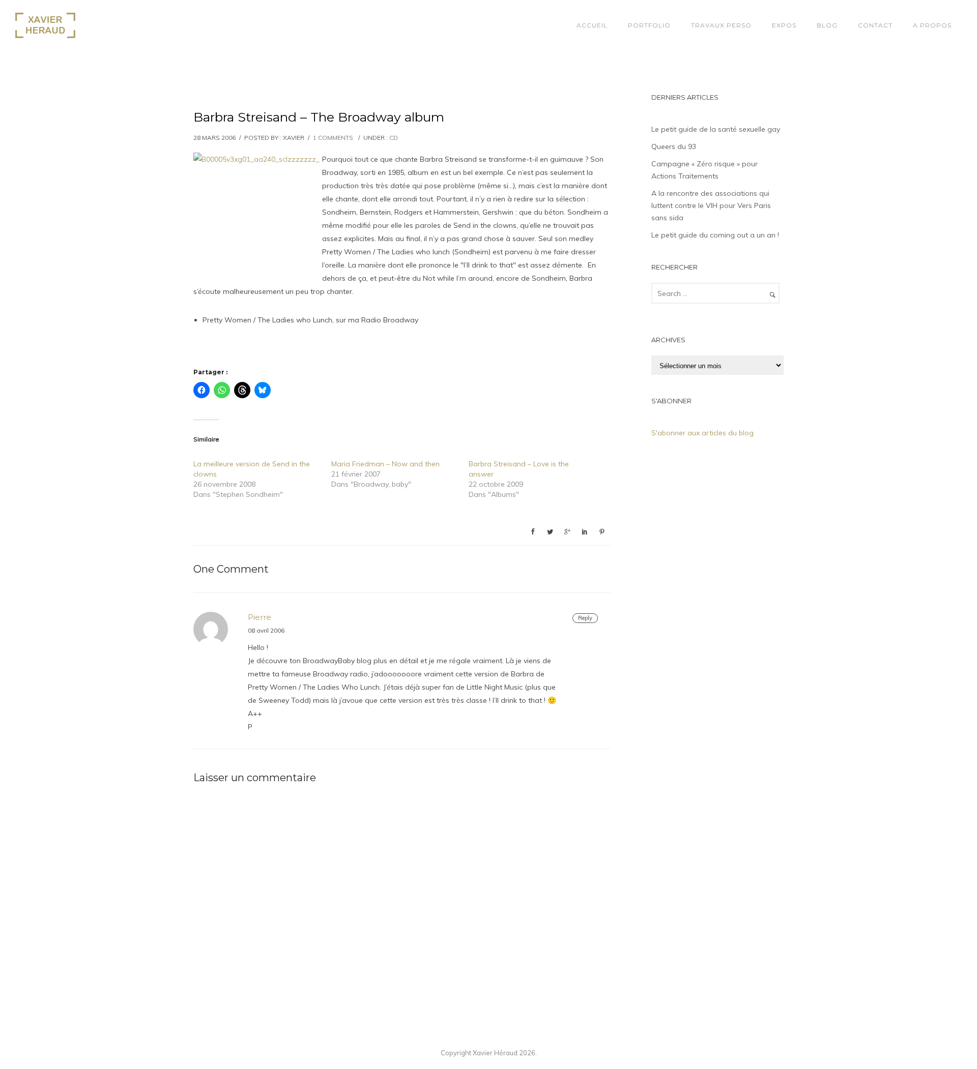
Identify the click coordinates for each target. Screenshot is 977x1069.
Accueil (592, 25)
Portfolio (649, 25)
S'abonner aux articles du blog (702, 432)
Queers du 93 (673, 146)
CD (393, 137)
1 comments (333, 137)
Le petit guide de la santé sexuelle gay (715, 129)
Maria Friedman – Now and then (385, 463)
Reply (585, 617)
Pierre (259, 617)
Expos (784, 25)
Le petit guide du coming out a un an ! (715, 235)
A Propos (932, 25)
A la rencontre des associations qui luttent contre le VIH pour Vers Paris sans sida (711, 205)
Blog (827, 25)
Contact (875, 25)
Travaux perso (721, 25)
